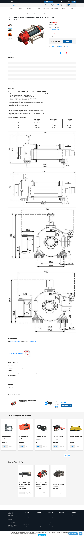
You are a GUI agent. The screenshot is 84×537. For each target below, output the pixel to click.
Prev (8, 21)
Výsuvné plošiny (46, 8)
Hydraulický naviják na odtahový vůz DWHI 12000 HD (25, 486)
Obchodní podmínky (60, 522)
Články (51, 526)
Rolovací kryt (29, 8)
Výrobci (39, 520)
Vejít (74, 1)
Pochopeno (42, 535)
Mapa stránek (50, 530)
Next (8, 48)
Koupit (38, 494)
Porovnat (52, 46)
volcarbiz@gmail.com (72, 518)
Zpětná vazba (48, 1)
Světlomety (12, 8)
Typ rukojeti (51, 33)
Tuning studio (50, 524)
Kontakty (62, 520)
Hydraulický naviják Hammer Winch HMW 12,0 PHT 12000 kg (41, 486)
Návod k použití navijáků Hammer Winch (15, 353)
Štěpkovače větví (26, 528)
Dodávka (39, 522)
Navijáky (27, 530)
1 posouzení (10, 439)
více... (21, 368)
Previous (65, 457)
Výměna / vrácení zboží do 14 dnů (14, 377)
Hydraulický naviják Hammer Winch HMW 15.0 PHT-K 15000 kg (58, 486)
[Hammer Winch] (53, 23)
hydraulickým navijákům (15, 341)
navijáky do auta (33, 341)
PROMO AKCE (38, 518)
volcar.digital (10, 530)
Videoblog (51, 528)
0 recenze (27, 439)
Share (67, 46)
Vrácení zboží (38, 526)
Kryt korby (38, 8)
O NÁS (63, 518)
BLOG (52, 518)
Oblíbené (60, 46)
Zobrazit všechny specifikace (54, 29)
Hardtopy (20, 8)
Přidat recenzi (12, 387)
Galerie (51, 522)
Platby (40, 524)
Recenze (39, 528)
